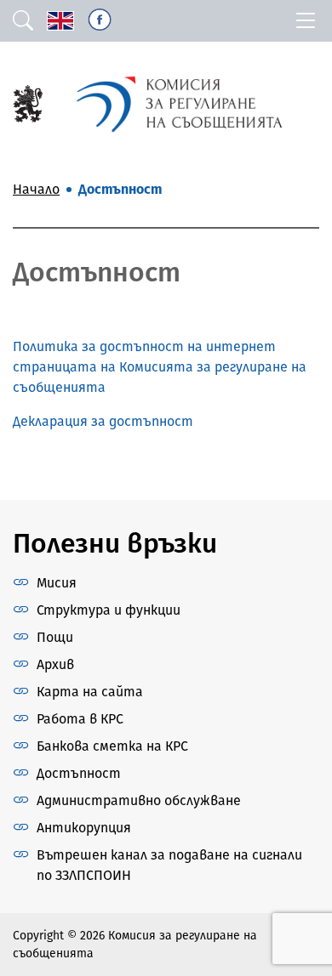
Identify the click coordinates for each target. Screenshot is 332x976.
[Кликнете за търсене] (23, 20)
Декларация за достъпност (103, 421)
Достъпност (79, 773)
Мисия (57, 583)
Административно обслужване (139, 800)
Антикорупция (84, 828)
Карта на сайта (90, 692)
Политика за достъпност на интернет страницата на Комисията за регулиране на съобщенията (159, 366)
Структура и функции (108, 610)
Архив (55, 664)
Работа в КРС (80, 719)
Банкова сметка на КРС (112, 746)
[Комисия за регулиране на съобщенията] (28, 102)
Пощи (55, 637)
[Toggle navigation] (305, 21)
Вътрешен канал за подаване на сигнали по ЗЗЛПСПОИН (169, 865)
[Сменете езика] (60, 21)
